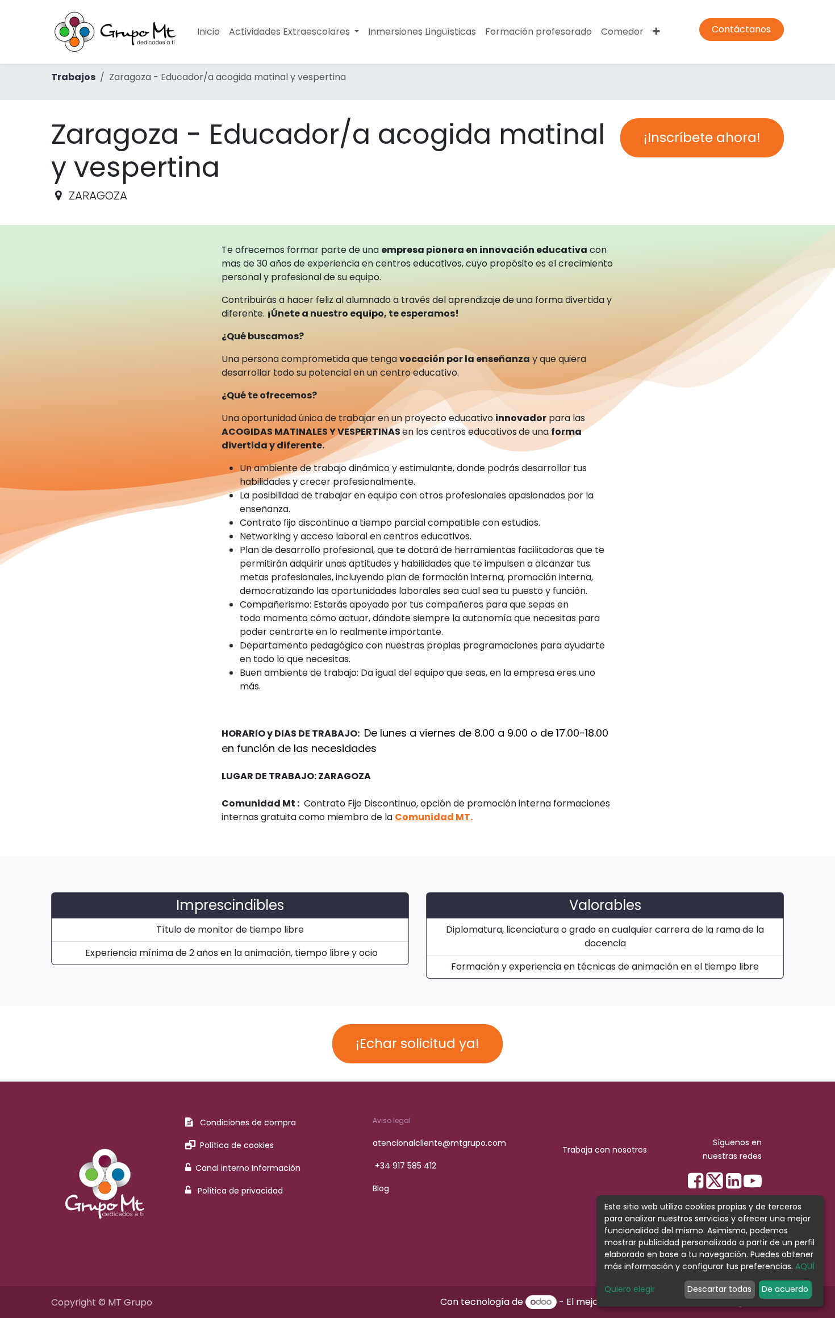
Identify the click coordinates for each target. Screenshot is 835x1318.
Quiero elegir (629, 1289)
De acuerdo (785, 1289)
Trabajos (73, 77)
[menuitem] (208, 31)
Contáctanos (741, 29)
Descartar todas (719, 1289)
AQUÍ (805, 1266)
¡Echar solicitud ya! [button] (417, 1043)
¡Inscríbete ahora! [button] (702, 137)
